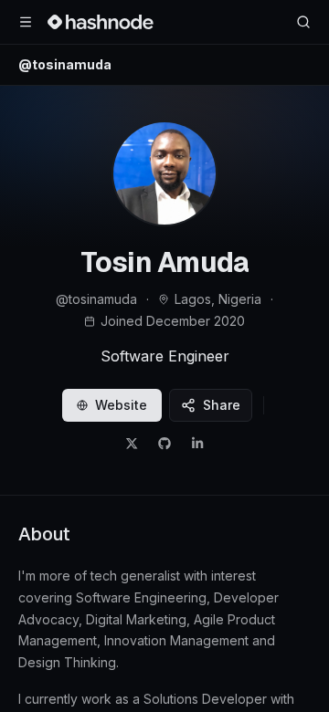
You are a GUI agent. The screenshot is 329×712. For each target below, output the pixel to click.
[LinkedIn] (197, 443)
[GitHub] (164, 443)
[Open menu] (25, 22)
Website (121, 405)
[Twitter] (131, 443)
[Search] (303, 22)
